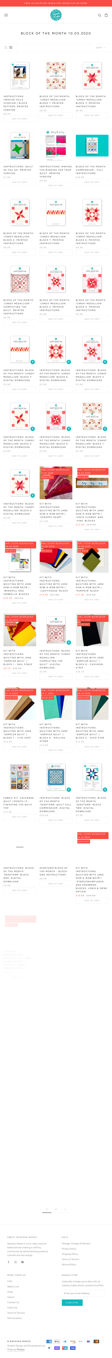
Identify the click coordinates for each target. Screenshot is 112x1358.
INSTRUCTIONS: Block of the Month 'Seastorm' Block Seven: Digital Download (91, 1102)
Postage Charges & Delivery (76, 1243)
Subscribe (72, 1303)
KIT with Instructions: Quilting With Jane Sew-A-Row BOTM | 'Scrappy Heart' (54, 511)
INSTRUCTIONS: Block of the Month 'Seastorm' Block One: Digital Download (19, 875)
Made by (16, 1349)
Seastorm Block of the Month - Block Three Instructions (90, 951)
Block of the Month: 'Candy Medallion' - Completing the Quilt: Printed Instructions (19, 307)
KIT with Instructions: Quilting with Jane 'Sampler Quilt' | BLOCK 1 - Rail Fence (18, 657)
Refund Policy (69, 1264)
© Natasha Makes (19, 1341)
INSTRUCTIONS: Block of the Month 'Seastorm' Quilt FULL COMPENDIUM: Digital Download (55, 805)
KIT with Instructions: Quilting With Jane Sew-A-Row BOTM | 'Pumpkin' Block (90, 584)
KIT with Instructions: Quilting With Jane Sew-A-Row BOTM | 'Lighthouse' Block (54, 584)
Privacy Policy (69, 1248)
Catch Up (12, 1307)
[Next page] (65, 1209)
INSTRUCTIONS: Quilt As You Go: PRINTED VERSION (18, 170)
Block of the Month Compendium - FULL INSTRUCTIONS (91, 170)
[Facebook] (8, 1262)
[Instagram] (15, 1262)
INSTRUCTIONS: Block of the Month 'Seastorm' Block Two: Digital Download (91, 805)
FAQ (9, 1281)
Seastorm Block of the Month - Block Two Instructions (18, 1168)
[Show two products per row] (6, 47)
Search (11, 1297)
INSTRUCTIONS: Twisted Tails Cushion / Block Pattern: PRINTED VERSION (16, 103)
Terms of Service (70, 1259)
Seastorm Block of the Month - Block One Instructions (54, 871)
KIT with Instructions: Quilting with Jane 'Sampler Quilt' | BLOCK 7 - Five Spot (18, 731)
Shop (10, 1291)
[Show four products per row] (10, 47)
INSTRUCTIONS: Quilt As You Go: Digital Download (54, 1025)
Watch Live (13, 1286)
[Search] (99, 15)
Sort (99, 48)
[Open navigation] (6, 15)
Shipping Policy (70, 1254)
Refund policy (14, 1318)
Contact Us (13, 1302)
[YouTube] (22, 1262)
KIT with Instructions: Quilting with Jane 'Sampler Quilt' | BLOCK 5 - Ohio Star (90, 731)
